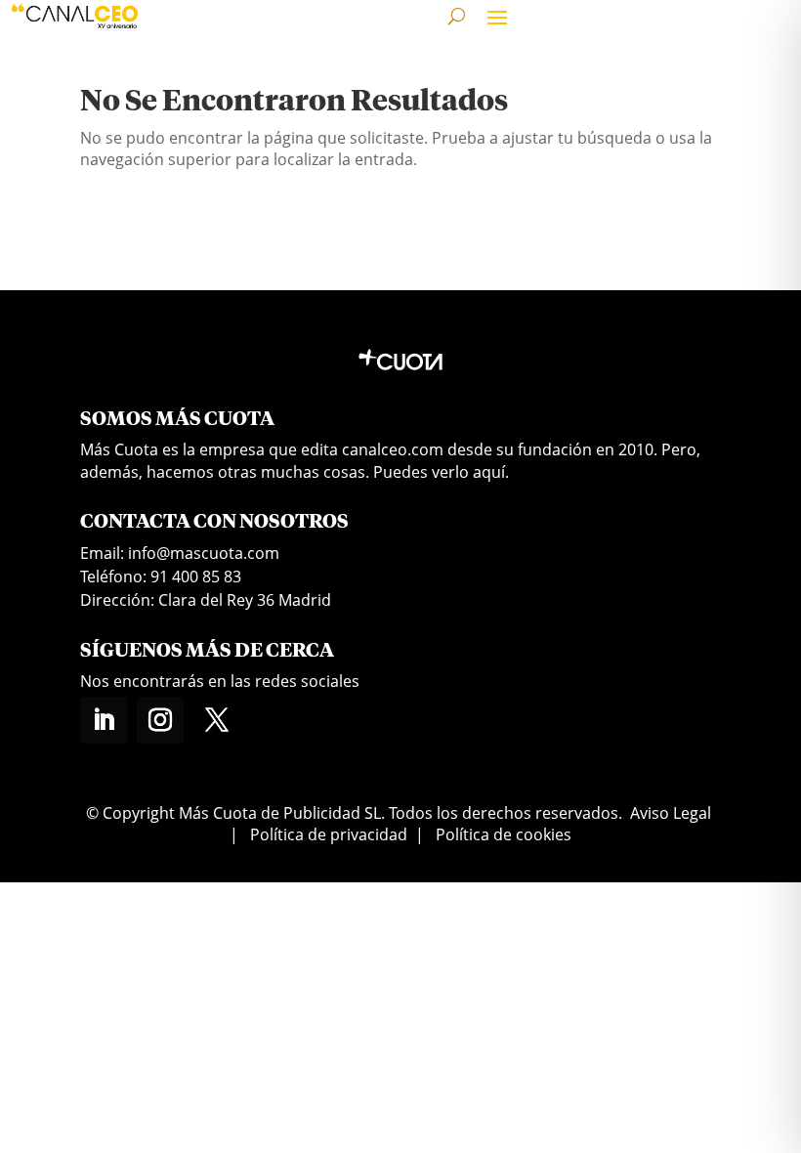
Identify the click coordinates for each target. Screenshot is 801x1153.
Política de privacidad (328, 834)
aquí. (491, 472)
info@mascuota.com (203, 553)
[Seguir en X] (216, 720)
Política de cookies (503, 834)
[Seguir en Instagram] (160, 720)
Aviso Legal (670, 813)
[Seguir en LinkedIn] (103, 720)
